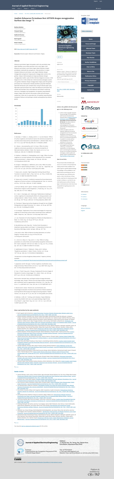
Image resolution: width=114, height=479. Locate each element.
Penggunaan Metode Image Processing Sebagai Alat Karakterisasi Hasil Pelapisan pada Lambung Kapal (44, 376)
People (26, 8)
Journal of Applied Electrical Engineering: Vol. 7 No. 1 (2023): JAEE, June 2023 (46, 376)
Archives (21, 13)
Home (13, 8)
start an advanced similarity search (30, 426)
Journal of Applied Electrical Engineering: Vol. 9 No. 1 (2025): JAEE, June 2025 (43, 413)
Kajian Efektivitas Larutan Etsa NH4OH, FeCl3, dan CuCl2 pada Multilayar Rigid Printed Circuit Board (44, 346)
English (83, 210)
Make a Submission (87, 31)
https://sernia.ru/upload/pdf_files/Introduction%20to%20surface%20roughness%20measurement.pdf (40, 260)
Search (99, 8)
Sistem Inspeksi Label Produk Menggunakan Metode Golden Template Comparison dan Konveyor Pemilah (46, 361)
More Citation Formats (63, 82)
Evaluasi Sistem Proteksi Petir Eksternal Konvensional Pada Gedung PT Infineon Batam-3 (45, 337)
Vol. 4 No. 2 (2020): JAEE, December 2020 (34, 13)
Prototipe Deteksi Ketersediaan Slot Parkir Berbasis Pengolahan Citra (54, 379)
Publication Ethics (90, 76)
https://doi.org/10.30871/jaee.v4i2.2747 (27, 49)
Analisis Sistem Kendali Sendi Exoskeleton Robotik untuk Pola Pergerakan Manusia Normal (46, 341)
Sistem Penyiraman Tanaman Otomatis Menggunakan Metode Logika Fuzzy (53, 313)
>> (17, 367)
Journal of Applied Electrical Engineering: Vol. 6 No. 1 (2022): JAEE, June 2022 (44, 396)
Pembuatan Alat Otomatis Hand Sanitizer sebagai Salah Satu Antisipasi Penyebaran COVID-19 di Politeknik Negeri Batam (45, 321)
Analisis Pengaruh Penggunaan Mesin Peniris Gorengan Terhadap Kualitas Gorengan (45, 332)
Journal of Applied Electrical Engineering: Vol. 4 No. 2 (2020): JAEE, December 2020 (46, 323)
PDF (60, 57)
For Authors (84, 196)
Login (100, 1)
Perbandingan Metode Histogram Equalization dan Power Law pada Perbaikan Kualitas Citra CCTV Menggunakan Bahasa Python (44, 395)
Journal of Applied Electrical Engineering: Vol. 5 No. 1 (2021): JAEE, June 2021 (37, 314)
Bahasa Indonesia (85, 208)
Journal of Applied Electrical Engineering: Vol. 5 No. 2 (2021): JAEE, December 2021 (46, 330)
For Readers (84, 194)
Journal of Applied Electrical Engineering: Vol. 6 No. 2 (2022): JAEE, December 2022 (46, 379)
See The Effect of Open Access (67, 156)
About (33, 8)
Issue (19, 8)
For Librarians (84, 199)
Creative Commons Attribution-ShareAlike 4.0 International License (44, 462)
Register (96, 1)
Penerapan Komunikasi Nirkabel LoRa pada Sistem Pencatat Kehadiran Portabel (44, 357)
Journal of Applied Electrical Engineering (30, 6)
